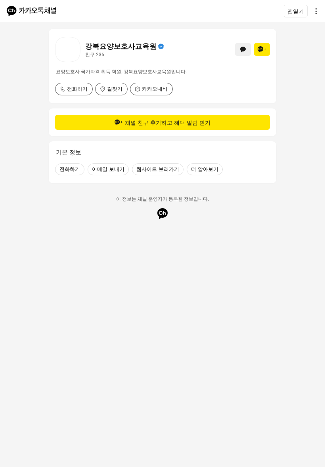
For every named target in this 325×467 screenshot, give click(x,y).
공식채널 (161, 46)
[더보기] (314, 11)
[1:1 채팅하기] (243, 49)
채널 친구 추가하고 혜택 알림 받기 (167, 122)
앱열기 (295, 11)
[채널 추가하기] (262, 49)
